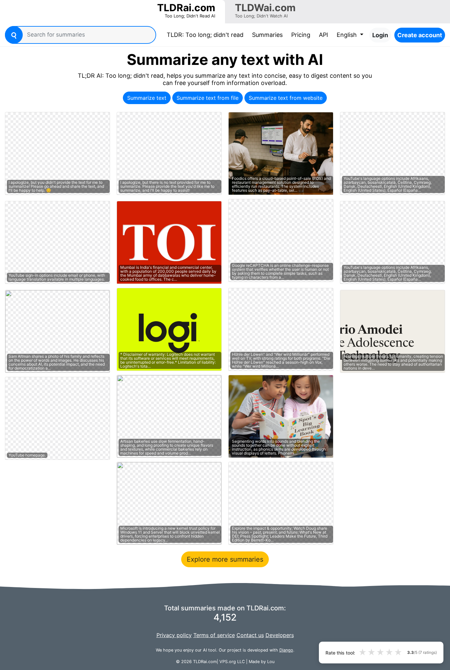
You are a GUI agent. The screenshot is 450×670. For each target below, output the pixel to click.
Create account (419, 35)
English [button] (347, 34)
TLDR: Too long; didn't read (206, 34)
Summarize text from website (286, 98)
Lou (270, 661)
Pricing (300, 34)
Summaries (267, 34)
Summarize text (146, 98)
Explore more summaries (225, 559)
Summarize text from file (208, 98)
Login (380, 35)
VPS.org (227, 661)
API (323, 34)
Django (286, 650)
